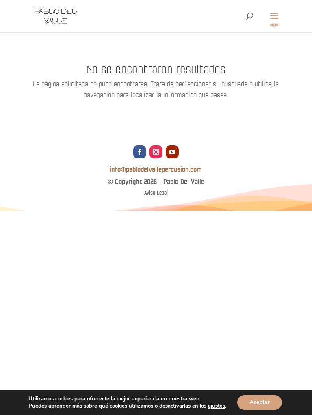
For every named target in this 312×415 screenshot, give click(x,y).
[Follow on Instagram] (156, 151)
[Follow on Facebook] (139, 151)
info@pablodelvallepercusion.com (156, 170)
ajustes (216, 406)
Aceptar (259, 402)
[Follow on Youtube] (172, 151)
